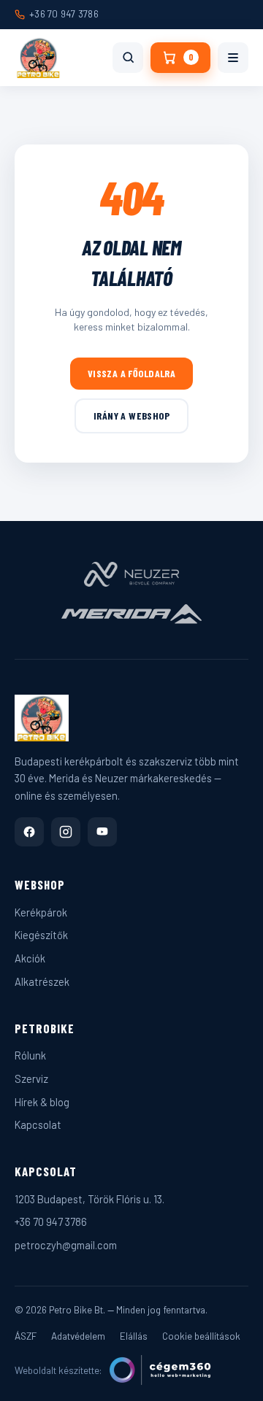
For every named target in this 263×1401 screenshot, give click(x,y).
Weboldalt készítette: (58, 1370)
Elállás (134, 1335)
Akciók (30, 958)
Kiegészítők (41, 934)
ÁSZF (26, 1335)
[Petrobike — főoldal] (38, 57)
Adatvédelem (78, 1335)
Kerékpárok (41, 912)
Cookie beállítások (201, 1335)
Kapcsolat (38, 1124)
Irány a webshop (131, 415)
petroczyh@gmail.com (66, 1244)
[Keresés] (128, 57)
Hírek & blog (42, 1101)
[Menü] (233, 57)
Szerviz (31, 1078)
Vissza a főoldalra (132, 373)
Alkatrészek (42, 981)
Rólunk (30, 1055)
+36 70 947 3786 (64, 14)
